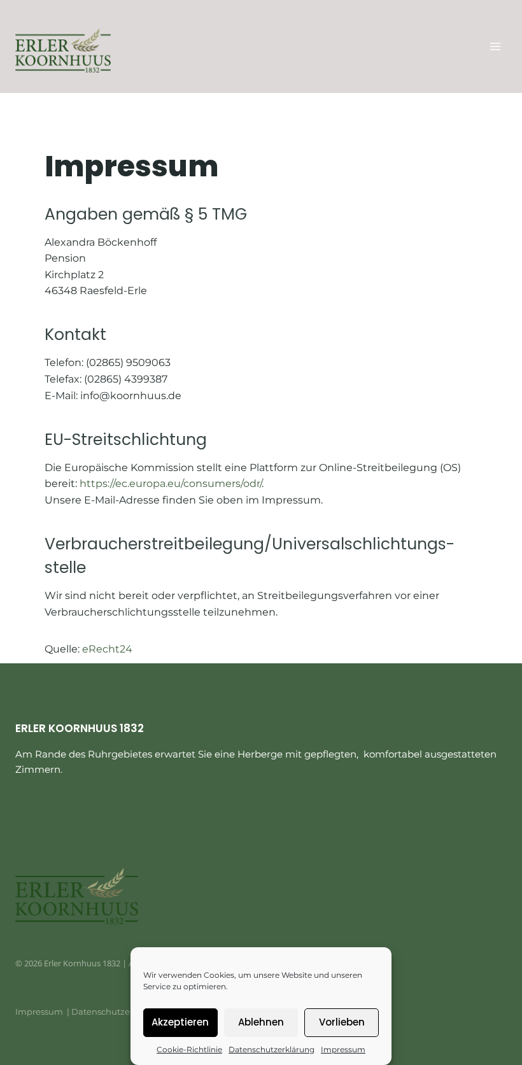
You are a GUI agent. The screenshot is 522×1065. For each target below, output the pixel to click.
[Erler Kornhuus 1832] (63, 50)
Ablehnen (261, 1022)
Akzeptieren (180, 1022)
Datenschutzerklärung (271, 1049)
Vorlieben (342, 1022)
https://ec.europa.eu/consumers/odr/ (171, 483)
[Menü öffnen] (495, 46)
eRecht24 (107, 649)
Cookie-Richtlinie (189, 1049)
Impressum (343, 1049)
